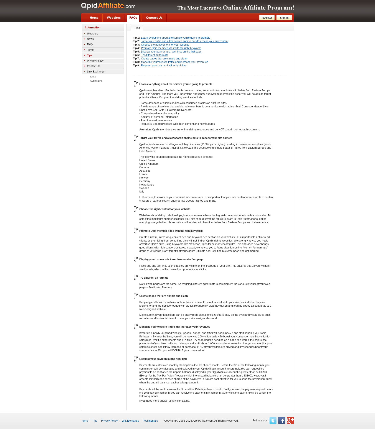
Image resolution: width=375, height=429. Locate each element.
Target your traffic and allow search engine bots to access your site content (184, 41)
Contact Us (93, 66)
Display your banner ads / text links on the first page (171, 51)
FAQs (90, 44)
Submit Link (96, 80)
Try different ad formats (154, 55)
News (90, 39)
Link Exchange (96, 71)
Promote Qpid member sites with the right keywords (171, 48)
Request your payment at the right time (163, 65)
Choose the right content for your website (165, 44)
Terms (90, 49)
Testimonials (150, 420)
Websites (92, 33)
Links (93, 76)
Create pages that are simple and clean (164, 58)
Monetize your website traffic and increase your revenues (174, 62)
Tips (94, 420)
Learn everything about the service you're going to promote (175, 37)
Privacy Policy (95, 60)
